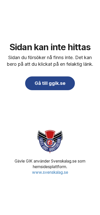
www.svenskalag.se (50, 172)
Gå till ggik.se (50, 83)
